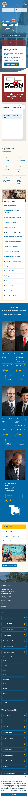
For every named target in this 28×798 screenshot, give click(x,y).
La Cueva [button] (5, 665)
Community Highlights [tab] (11, 536)
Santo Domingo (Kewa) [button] (9, 761)
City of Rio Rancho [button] (8, 646)
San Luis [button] (5, 693)
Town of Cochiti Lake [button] (8, 624)
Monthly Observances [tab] (10, 541)
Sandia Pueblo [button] (6, 744)
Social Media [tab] (7, 531)
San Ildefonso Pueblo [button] (8, 738)
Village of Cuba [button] (7, 635)
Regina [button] (4, 697)
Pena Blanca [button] (6, 679)
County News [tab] (7, 527)
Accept (14, 794)
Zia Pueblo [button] (5, 766)
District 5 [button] (9, 496)
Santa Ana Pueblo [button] (7, 749)
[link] (14, 88)
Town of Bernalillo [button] (7, 618)
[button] (26, 777)
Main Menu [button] (6, 10)
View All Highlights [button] (8, 565)
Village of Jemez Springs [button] (9, 641)
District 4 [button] (18, 429)
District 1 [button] (5, 365)
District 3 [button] (5, 429)
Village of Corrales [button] (8, 629)
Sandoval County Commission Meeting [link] (13, 53)
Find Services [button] (20, 10)
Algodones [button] (5, 661)
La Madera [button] (5, 674)
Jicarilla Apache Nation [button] (9, 773)
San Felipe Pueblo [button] (7, 732)
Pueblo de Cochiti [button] (7, 721)
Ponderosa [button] (5, 688)
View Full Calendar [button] (10, 64)
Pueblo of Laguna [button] (7, 727)
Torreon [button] (5, 702)
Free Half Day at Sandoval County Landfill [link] (12, 58)
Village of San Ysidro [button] (8, 652)
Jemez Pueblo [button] (6, 715)
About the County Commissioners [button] (13, 314)
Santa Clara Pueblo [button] (8, 755)
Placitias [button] (5, 684)
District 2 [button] (18, 365)
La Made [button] (5, 670)
